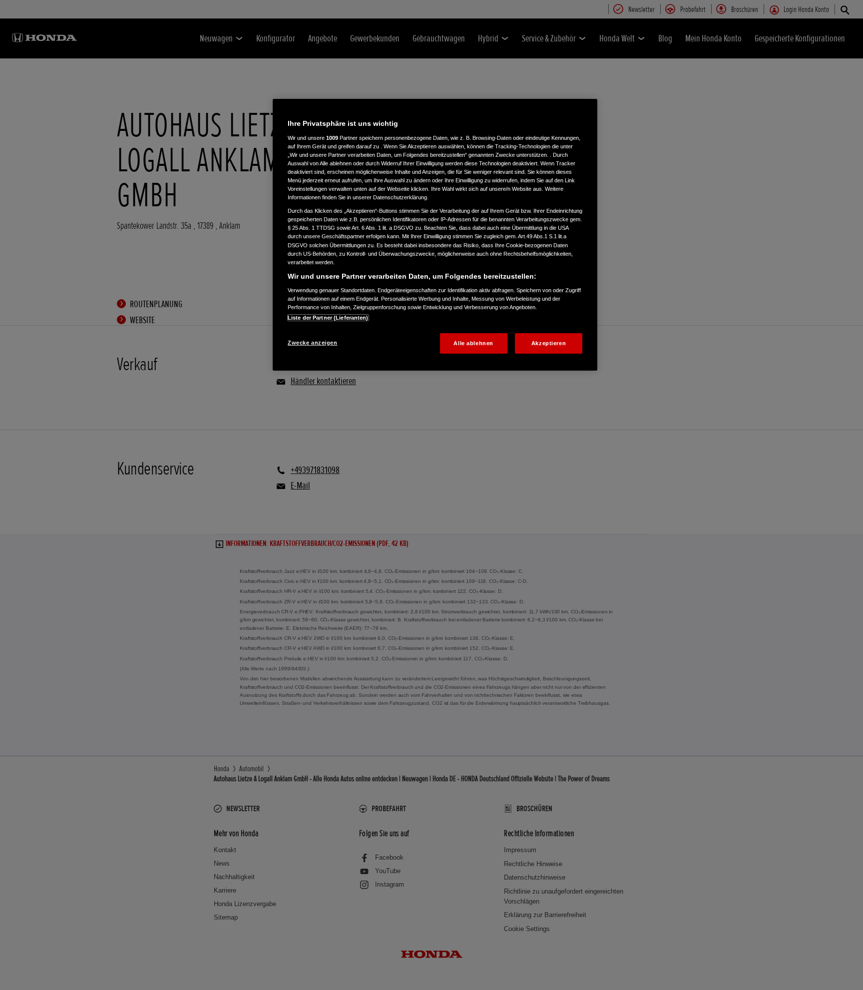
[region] (435, 235)
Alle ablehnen (473, 343)
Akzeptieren (548, 343)
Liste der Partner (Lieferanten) (328, 318)
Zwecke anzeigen (313, 343)
